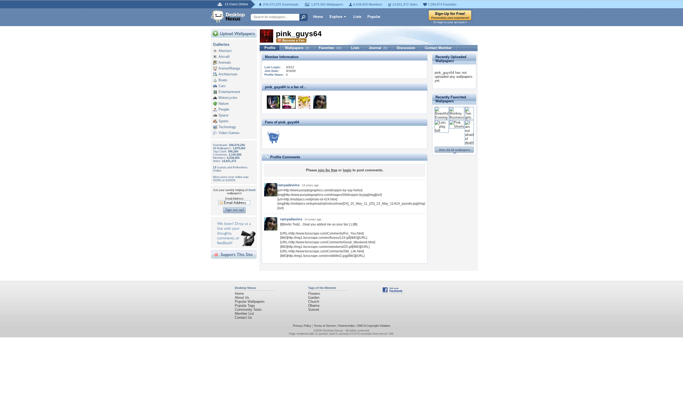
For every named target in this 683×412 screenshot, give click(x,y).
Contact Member (438, 48)
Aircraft (224, 57)
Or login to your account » (450, 22)
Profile (269, 48)
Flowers (314, 294)
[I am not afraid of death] (469, 143)
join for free (327, 170)
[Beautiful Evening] (442, 117)
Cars (222, 86)
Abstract (225, 51)
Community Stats (248, 310)
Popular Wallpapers (250, 302)
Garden (313, 298)
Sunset (313, 310)
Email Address (234, 198)
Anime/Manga (229, 68)
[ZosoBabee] (289, 102)
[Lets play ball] (442, 130)
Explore (335, 17)
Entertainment (229, 92)
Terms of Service (325, 325)
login (347, 170)
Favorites (330, 48)
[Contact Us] (235, 245)
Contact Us (243, 318)
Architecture (228, 74)
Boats (223, 80)
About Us (242, 298)
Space (223, 115)
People (224, 109)
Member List (244, 314)
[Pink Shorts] (456, 126)
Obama (313, 306)
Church (313, 302)
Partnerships (346, 325)
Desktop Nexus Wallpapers (228, 16)
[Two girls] (469, 117)
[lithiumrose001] (273, 137)
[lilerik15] (273, 102)
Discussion (406, 48)
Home (318, 17)
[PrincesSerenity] (304, 102)
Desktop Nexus (333, 330)
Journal (378, 48)
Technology (227, 127)
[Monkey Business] (456, 117)
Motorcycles (228, 98)
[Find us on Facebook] (393, 292)
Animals (225, 62)
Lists (357, 17)
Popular (373, 17)
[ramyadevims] (320, 102)
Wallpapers (297, 48)
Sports (224, 121)
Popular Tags (245, 306)
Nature (224, 104)
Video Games (229, 133)
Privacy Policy (302, 325)
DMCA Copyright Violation (373, 325)
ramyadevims (288, 185)
